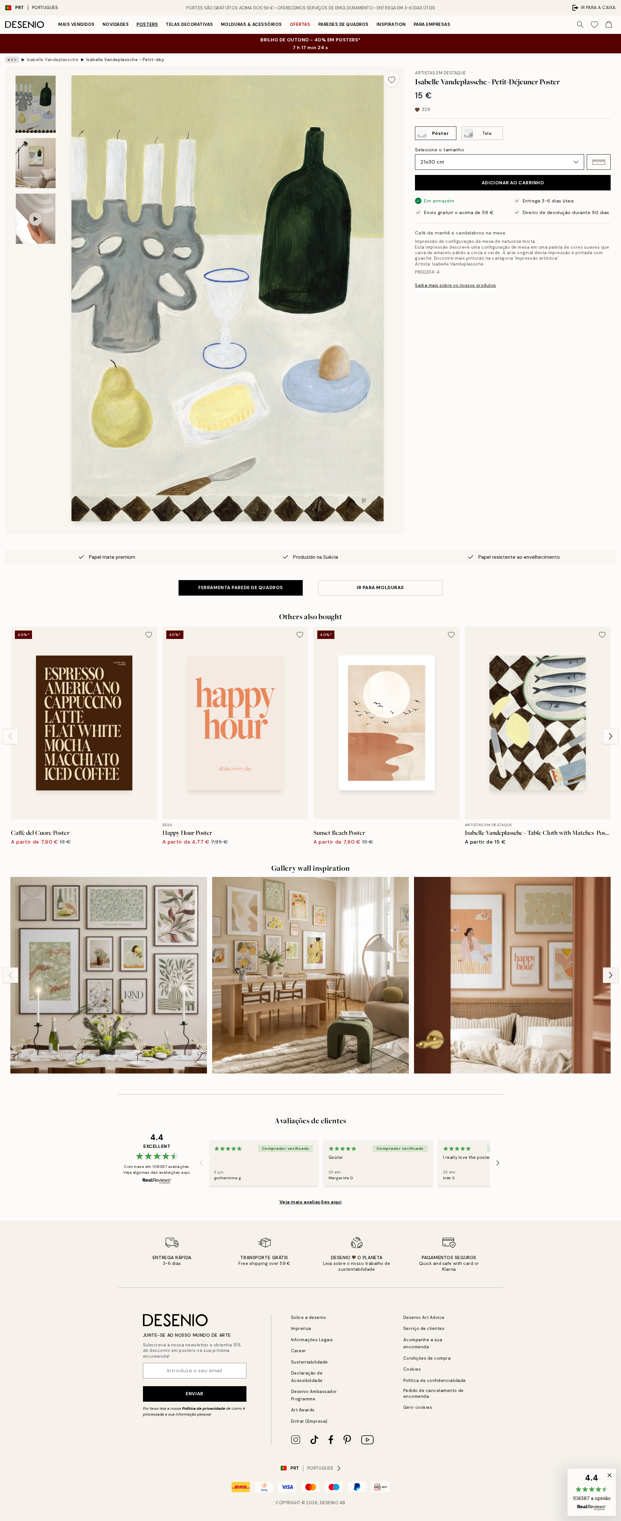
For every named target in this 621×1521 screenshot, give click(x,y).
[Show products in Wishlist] (594, 24)
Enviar (194, 1394)
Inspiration (391, 24)
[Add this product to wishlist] (391, 79)
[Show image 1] (36, 104)
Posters (147, 24)
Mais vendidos (76, 24)
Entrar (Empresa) (309, 1421)
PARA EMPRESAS (432, 24)
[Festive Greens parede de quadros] (108, 975)
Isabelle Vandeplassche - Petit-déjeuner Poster (125, 59)
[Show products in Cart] (609, 24)
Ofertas (300, 24)
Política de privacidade (203, 1408)
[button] (599, 162)
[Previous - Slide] (10, 736)
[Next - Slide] (610, 736)
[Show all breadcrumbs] (12, 60)
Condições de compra (427, 1358)
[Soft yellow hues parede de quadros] (310, 975)
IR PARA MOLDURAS (380, 587)
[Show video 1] (36, 218)
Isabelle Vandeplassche (52, 59)
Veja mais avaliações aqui (310, 1202)
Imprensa (301, 1328)
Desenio (329, 1502)
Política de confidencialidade (434, 1380)
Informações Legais (312, 1340)
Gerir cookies (417, 1407)
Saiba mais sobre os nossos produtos (455, 285)
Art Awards (303, 1410)
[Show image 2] (36, 163)
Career (298, 1351)
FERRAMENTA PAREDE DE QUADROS (240, 587)
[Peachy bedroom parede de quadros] (512, 975)
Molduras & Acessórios (251, 24)
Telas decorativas (189, 24)
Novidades (116, 24)
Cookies (412, 1369)
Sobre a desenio (308, 1317)
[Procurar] (580, 25)
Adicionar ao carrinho (513, 183)
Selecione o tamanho (439, 150)
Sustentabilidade (309, 1362)
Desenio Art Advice (424, 1317)
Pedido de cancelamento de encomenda (433, 1393)
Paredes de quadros (343, 24)
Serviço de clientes (424, 1328)
